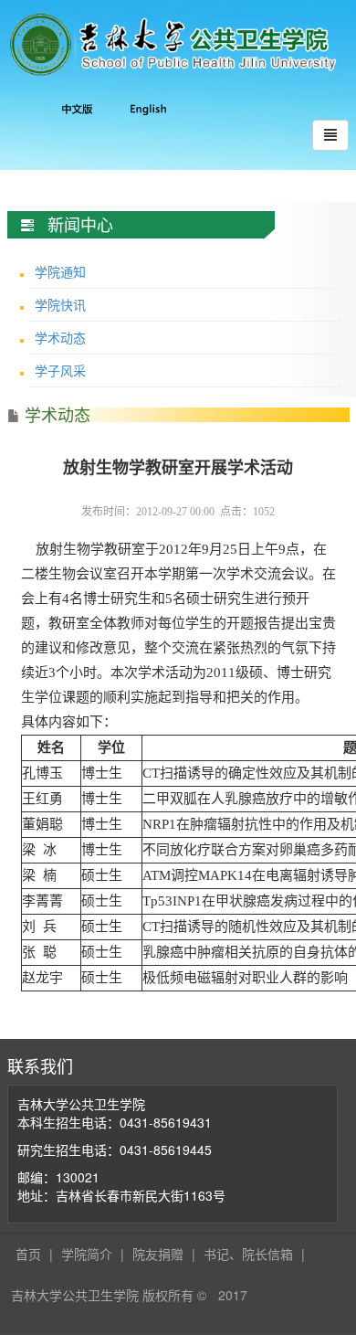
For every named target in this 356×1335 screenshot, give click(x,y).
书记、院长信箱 (248, 1254)
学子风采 (60, 370)
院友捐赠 (157, 1254)
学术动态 (60, 337)
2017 (232, 1295)
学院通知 (60, 271)
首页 (28, 1254)
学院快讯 (60, 304)
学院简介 (86, 1254)
